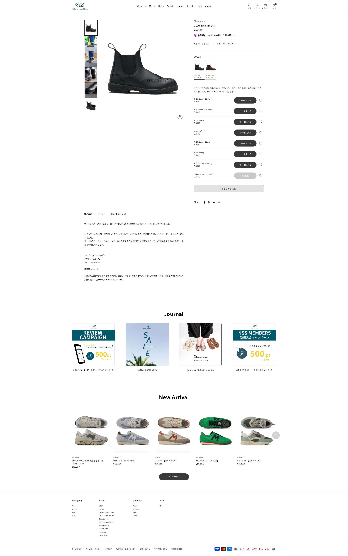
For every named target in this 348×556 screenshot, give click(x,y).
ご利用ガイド (77, 549)
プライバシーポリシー (93, 549)
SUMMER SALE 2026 (147, 370)
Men (151, 6)
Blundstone (199, 21)
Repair (190, 6)
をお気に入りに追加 (261, 100)
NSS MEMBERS (177, 549)
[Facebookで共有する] (204, 203)
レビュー (101, 214)
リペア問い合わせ (160, 549)
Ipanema (102, 532)
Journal (136, 509)
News (135, 512)
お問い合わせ (145, 549)
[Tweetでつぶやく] (214, 203)
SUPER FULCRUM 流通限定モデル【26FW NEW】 (88, 462)
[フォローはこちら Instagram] (161, 506)
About (208, 6)
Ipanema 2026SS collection (201, 370)
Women (140, 6)
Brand (170, 6)
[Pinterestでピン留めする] (209, 203)
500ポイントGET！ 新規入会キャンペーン (254, 370)
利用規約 (108, 549)
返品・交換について (118, 214)
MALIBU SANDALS (106, 522)
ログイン (198, 88)
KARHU (75, 457)
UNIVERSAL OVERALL (107, 516)
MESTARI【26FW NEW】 (124, 460)
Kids (160, 6)
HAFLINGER (103, 529)
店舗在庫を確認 (229, 189)
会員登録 (212, 88)
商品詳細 (88, 214)
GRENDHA (103, 535)
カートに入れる (245, 100)
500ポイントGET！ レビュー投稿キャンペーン (93, 370)
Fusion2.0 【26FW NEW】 (249, 460)
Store (179, 6)
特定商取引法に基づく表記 (126, 549)
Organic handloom (106, 512)
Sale (200, 6)
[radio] (199, 70)
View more (174, 477)
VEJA (101, 506)
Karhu (101, 509)
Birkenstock (104, 525)
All (73, 506)
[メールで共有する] (219, 203)
